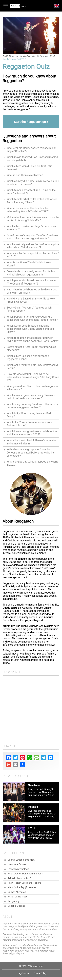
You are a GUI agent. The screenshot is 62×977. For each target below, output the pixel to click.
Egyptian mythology (18, 869)
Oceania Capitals (16, 906)
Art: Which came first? (19, 878)
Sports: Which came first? (21, 859)
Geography (13, 901)
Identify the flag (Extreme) (22, 887)
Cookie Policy (40, 973)
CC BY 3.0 (21, 59)
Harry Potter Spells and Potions (24, 883)
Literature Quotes (17, 864)
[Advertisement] (31, 709)
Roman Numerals (17, 892)
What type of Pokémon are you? (25, 873)
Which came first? (17, 896)
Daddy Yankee (9, 59)
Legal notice (23, 973)
